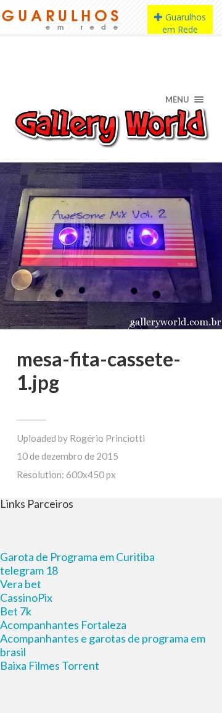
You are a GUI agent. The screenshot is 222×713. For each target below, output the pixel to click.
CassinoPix (26, 597)
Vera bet (20, 584)
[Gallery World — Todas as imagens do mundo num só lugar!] (111, 126)
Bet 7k (15, 611)
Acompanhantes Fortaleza (63, 624)
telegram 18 (29, 570)
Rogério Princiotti (107, 438)
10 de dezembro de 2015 (67, 456)
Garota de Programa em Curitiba (77, 556)
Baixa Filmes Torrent (49, 665)
